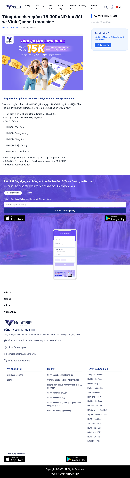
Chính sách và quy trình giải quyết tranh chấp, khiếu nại (64, 404)
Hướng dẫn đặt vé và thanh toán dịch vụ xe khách (64, 386)
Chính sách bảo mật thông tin (60, 375)
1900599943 (24, 360)
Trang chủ (27, 7)
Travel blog (60, 7)
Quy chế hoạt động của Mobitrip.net (63, 380)
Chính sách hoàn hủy (56, 398)
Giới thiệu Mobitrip (15, 375)
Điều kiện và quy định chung (59, 410)
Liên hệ (10, 380)
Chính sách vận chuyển (57, 393)
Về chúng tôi (40, 7)
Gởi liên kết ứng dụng (65, 210)
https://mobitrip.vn (17, 347)
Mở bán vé (94, 7)
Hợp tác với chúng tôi (78, 7)
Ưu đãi (50, 7)
